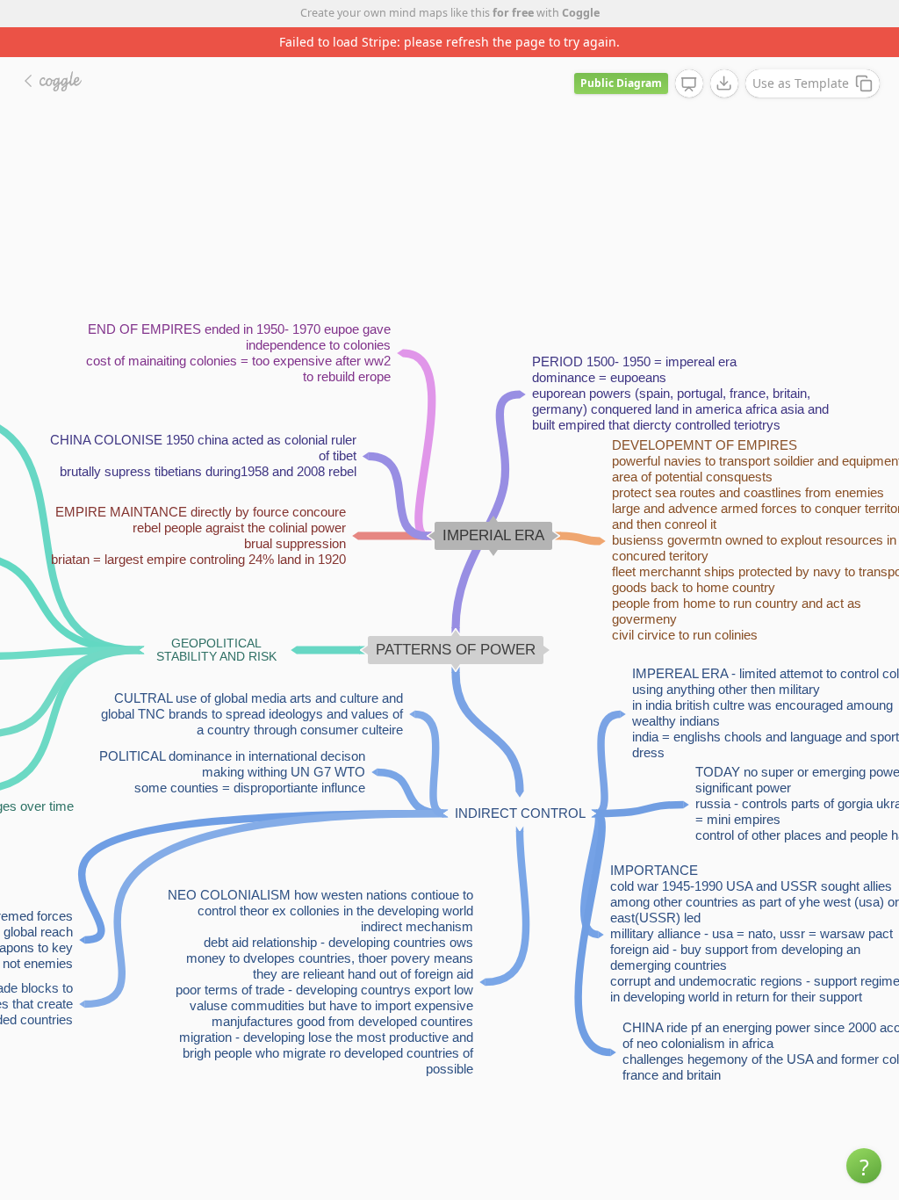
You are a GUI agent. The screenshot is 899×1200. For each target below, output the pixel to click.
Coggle (581, 12)
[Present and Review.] (689, 84)
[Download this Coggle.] (724, 83)
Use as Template (800, 83)
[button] (863, 1165)
